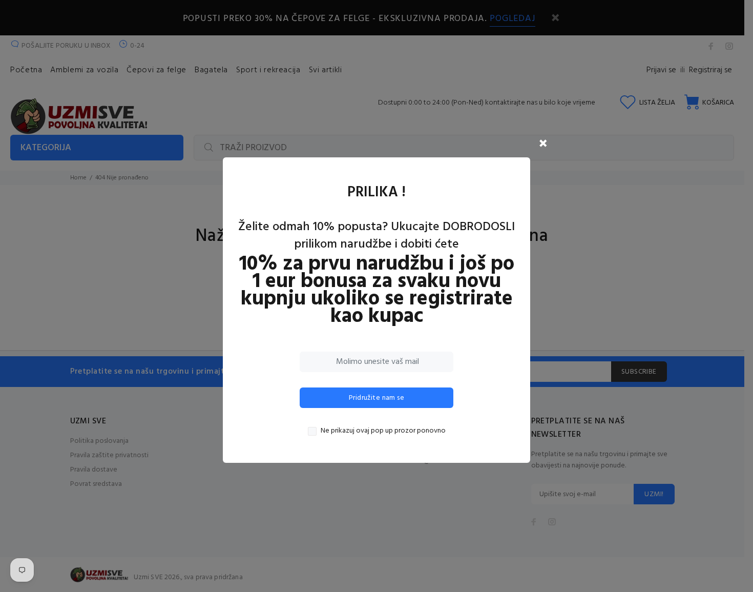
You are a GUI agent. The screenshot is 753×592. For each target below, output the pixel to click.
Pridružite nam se (376, 398)
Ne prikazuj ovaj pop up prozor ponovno (383, 431)
